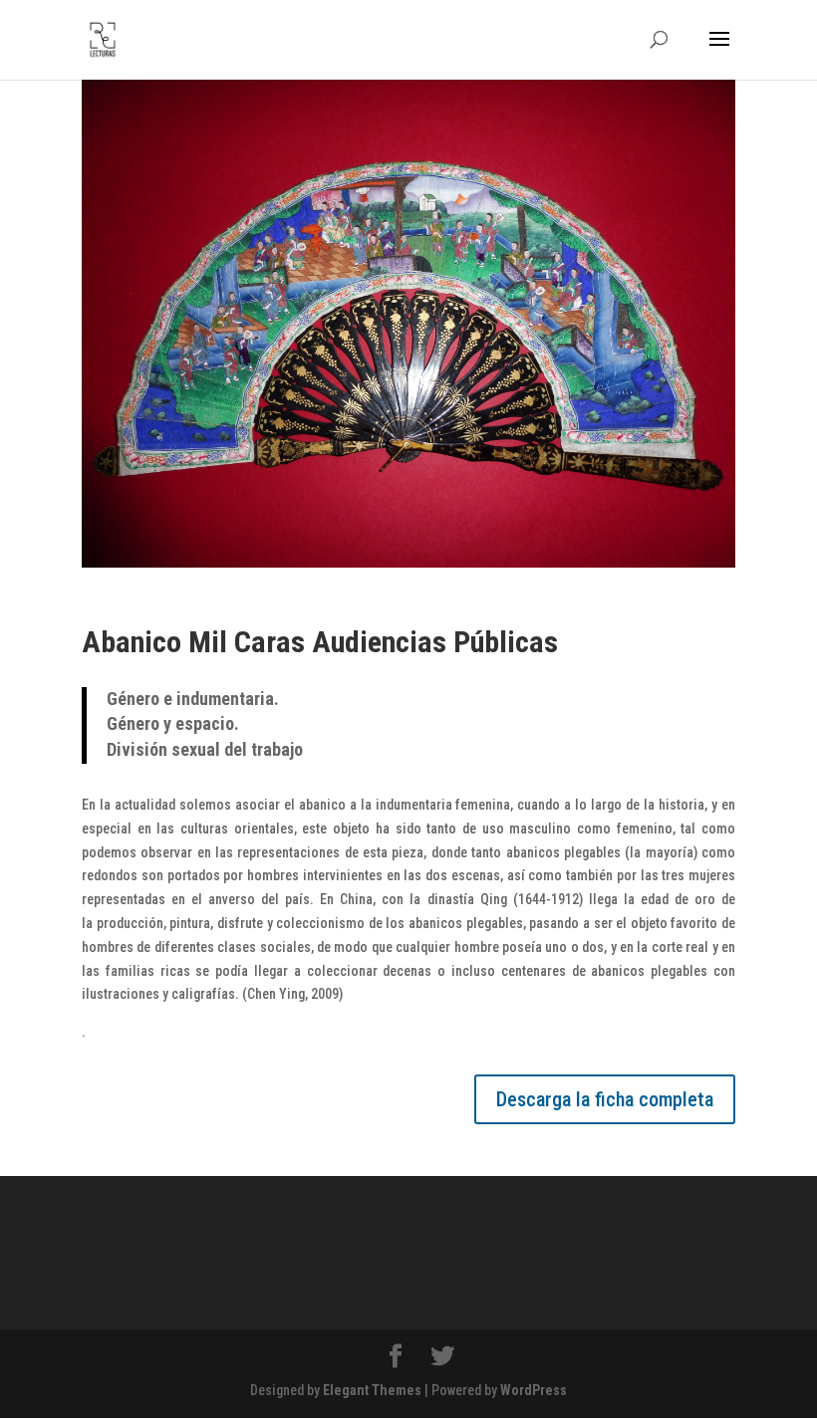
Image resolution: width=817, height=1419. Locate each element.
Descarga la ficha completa (604, 1099)
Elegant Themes (372, 1390)
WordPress (533, 1390)
